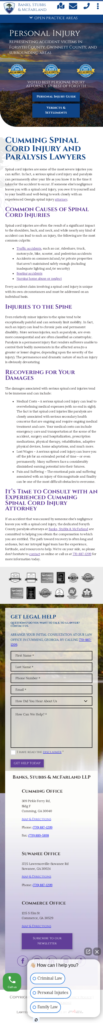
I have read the (40, 752)
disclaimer (52, 752)
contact (34, 554)
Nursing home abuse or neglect (39, 279)
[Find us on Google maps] (61, 8)
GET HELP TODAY (27, 763)
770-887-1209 (82, 554)
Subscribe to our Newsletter (47, 940)
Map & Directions (36, 819)
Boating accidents (29, 273)
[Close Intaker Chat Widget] (97, 952)
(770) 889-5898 (38, 835)
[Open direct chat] (88, 952)
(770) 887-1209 (43, 827)
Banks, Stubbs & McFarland (68, 529)
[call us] (86, 8)
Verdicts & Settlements (56, 110)
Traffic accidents (29, 248)
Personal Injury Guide (56, 97)
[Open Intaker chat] (36, 1019)
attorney (61, 199)
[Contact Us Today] (73, 7)
